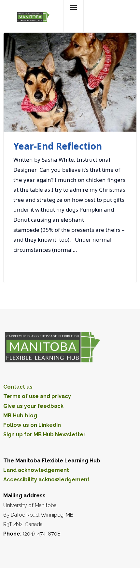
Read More (108, 267)
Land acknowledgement (36, 470)
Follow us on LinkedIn (32, 425)
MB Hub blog (20, 415)
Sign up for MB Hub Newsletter (44, 434)
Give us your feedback (33, 406)
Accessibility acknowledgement (46, 479)
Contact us (18, 387)
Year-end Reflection (57, 146)
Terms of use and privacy (37, 396)
